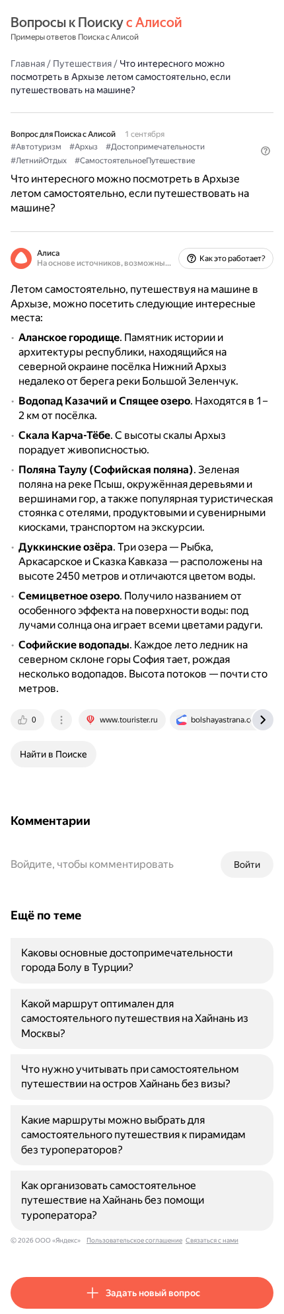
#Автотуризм (36, 146)
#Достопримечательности (155, 146)
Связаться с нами (212, 1240)
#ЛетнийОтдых (39, 160)
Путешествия (82, 63)
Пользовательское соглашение (134, 1240)
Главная (28, 63)
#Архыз (83, 146)
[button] (265, 151)
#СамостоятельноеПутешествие (135, 160)
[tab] (28, 719)
